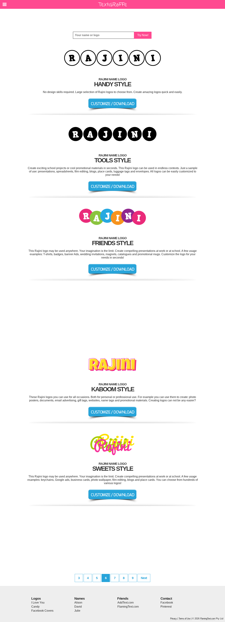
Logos (36, 598)
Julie (77, 610)
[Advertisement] (113, 18)
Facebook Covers (42, 610)
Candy (35, 606)
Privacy (173, 618)
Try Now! (142, 35)
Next (144, 578)
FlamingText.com (128, 606)
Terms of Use (184, 618)
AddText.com (125, 602)
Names (79, 598)
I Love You (37, 602)
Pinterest (166, 606)
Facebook (166, 602)
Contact (166, 598)
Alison (78, 602)
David (78, 606)
